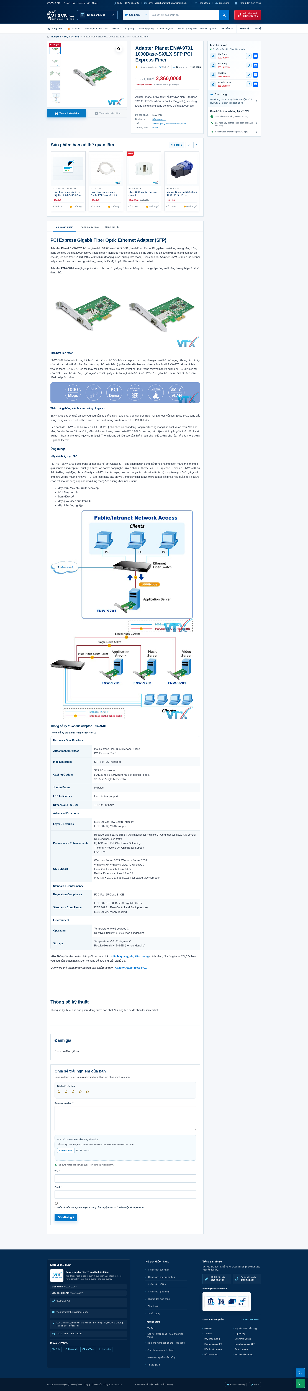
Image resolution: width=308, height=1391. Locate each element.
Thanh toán (204, 3)
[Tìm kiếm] (224, 15)
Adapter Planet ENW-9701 (131, 967)
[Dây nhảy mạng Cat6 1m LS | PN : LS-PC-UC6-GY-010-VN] (68, 169)
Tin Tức (151, 1328)
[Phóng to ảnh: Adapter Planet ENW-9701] (125, 312)
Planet (155, 128)
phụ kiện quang (139, 956)
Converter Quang (243, 1339)
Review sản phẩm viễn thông (161, 1357)
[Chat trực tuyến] (300, 1383)
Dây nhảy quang (212, 1339)
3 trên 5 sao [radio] (74, 1093)
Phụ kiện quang (172, 123)
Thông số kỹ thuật (89, 227)
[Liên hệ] (300, 1372)
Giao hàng (224, 3)
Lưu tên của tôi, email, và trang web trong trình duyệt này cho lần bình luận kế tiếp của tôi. (100, 1207)
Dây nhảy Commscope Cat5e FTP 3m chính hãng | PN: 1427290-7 (106, 195)
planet (183, 123)
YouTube (90, 1349)
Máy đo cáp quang (213, 1349)
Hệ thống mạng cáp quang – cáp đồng (166, 1343)
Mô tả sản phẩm (64, 227)
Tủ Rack (208, 1334)
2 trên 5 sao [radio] (67, 1093)
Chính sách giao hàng (159, 1291)
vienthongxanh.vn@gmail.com (72, 1312)
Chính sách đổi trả (157, 1284)
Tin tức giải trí (153, 1365)
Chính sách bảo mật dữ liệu (161, 1277)
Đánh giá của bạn (66, 1086)
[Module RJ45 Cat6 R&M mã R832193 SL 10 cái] (182, 169)
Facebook (73, 1349)
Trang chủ (56, 36)
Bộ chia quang (211, 1354)
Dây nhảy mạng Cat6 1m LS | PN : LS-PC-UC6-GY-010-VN (67, 195)
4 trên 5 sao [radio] (82, 1093)
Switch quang (241, 1349)
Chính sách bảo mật (144, 1384)
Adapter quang (158, 123)
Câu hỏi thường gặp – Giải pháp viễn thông (165, 1335)
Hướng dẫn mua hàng (250, 3)
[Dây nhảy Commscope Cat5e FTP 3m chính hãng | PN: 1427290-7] (106, 169)
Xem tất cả (176, 145)
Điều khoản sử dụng (164, 1384)
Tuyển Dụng (154, 1313)
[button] (118, 49)
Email (58, 1187)
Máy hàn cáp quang (244, 1354)
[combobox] (184, 15)
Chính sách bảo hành (158, 1270)
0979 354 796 (63, 1301)
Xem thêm (225, 28)
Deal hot (208, 1328)
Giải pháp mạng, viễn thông (160, 1350)
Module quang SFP (213, 1344)
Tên (57, 1171)
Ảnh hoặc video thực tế (77, 1139)
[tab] (66, 113)
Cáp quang (240, 1334)
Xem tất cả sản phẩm (250, 1320)
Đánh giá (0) (112, 227)
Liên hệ (257, 28)
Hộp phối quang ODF (245, 1344)
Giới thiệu (245, 28)
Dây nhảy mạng (71, 36)
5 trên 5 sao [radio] (89, 1093)
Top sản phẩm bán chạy (246, 1328)
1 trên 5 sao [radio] (60, 1093)
